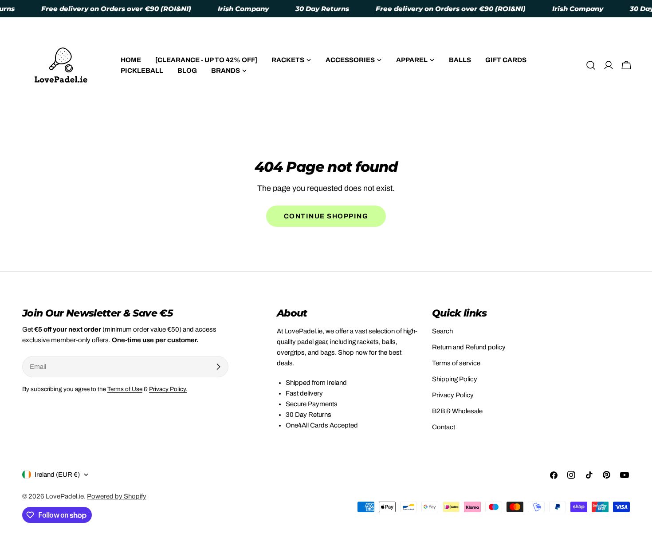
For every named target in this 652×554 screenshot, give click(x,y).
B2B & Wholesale (457, 411)
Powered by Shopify (116, 496)
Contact (443, 427)
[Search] (591, 65)
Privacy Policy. (168, 389)
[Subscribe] (218, 366)
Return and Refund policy (469, 347)
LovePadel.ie (65, 496)
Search (442, 331)
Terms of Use (124, 389)
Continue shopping (326, 216)
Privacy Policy (453, 395)
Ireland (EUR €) (57, 474)
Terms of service (456, 363)
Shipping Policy (454, 379)
